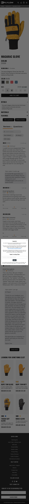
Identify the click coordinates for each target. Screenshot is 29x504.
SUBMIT (14, 260)
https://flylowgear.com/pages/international (14, 248)
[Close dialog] (27, 240)
